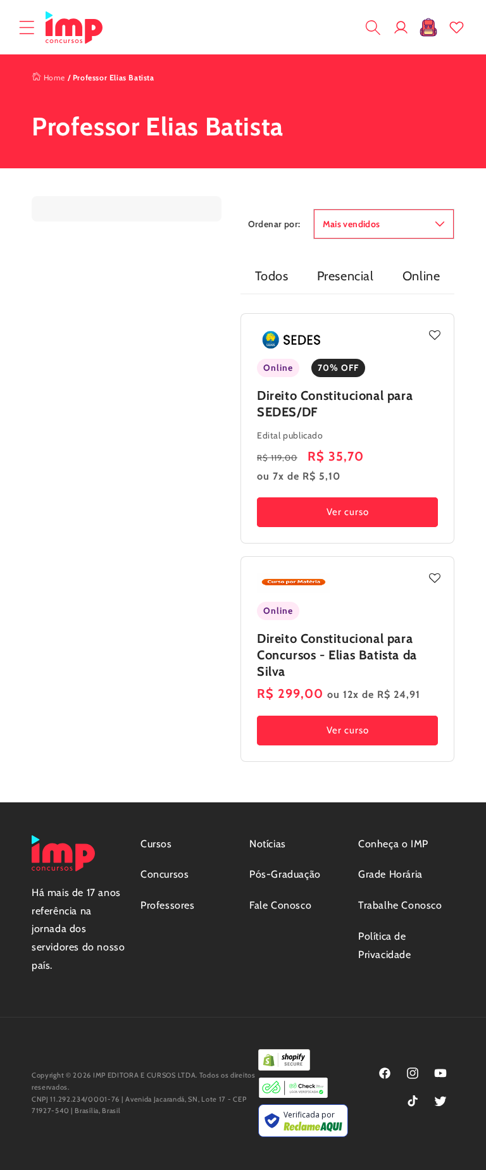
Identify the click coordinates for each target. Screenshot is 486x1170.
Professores (167, 905)
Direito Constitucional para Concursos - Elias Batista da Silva (337, 655)
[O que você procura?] (373, 27)
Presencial (345, 275)
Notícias (267, 844)
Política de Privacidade (384, 945)
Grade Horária (390, 874)
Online (421, 275)
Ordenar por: (274, 224)
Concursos (164, 874)
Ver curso (348, 512)
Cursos (156, 844)
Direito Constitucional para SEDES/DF (335, 404)
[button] (26, 27)
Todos (272, 275)
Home (53, 77)
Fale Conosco (280, 905)
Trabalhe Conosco (400, 905)
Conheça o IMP (393, 844)
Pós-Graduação (285, 874)
